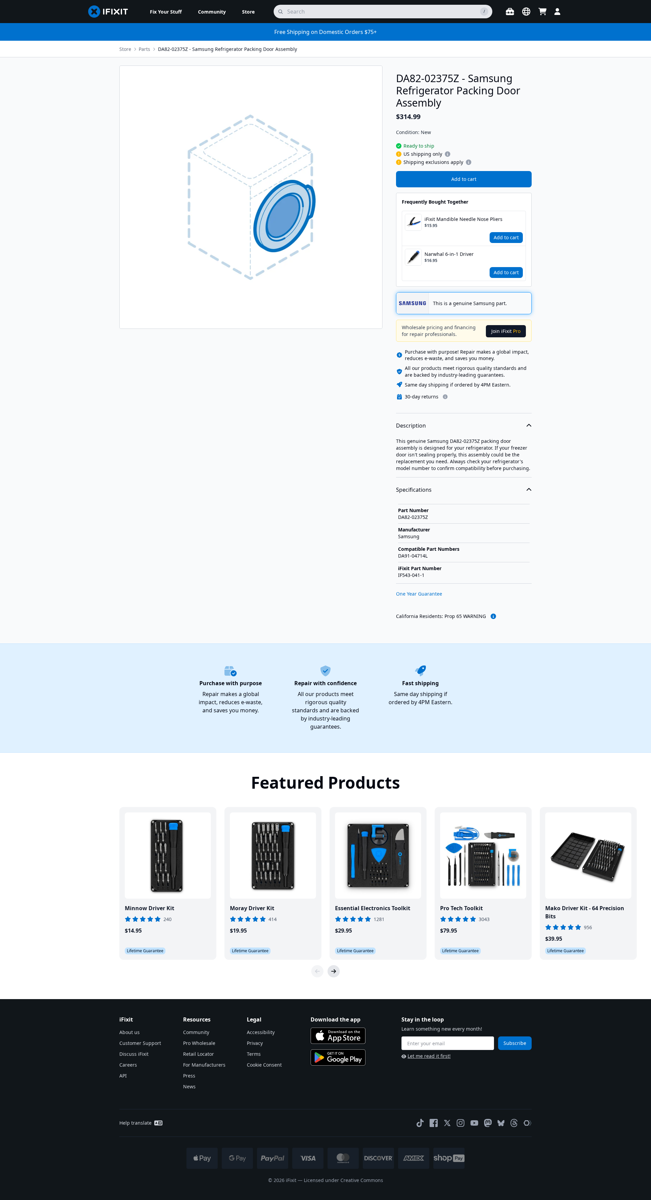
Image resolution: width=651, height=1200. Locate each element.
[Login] (557, 11)
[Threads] (514, 1123)
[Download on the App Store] (338, 1036)
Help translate (135, 1123)
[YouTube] (474, 1123)
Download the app (335, 1019)
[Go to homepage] (111, 11)
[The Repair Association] (528, 1123)
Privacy (255, 1043)
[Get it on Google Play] (338, 1057)
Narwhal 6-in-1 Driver (449, 254)
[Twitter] (447, 1123)
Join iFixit (505, 331)
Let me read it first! (429, 1056)
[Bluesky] (501, 1123)
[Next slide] (334, 971)
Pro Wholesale (199, 1043)
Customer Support (140, 1043)
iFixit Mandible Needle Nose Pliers (463, 219)
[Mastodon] (488, 1123)
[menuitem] (166, 11)
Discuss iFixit (134, 1054)
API (123, 1075)
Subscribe (515, 1043)
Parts (144, 49)
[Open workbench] (510, 11)
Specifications (414, 489)
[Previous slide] (317, 971)
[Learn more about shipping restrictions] (447, 154)
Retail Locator (198, 1054)
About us (129, 1032)
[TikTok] (420, 1123)
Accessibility (261, 1032)
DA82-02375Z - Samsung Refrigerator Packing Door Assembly (227, 49)
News (189, 1086)
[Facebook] (434, 1123)
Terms (254, 1054)
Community (196, 1032)
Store (125, 49)
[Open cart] (542, 11)
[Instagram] (461, 1123)
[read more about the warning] (493, 616)
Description (411, 425)
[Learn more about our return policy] (445, 396)
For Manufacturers (204, 1065)
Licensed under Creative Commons (343, 1180)
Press (189, 1075)
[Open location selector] (526, 11)
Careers (128, 1065)
